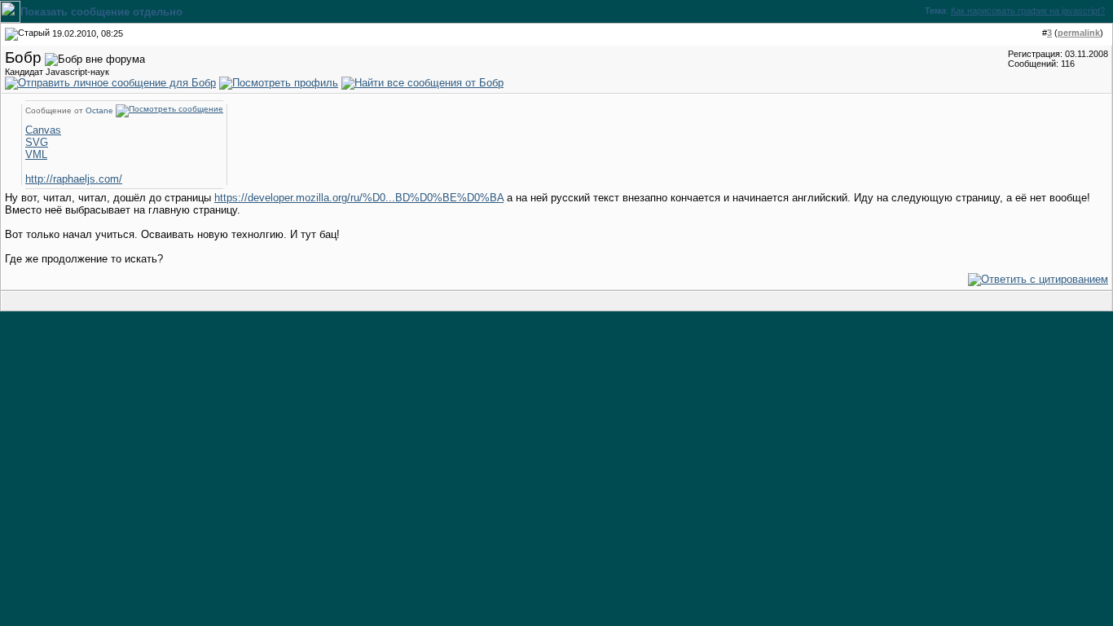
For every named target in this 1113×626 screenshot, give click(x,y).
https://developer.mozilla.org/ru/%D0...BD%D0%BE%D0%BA (359, 198)
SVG (36, 142)
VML (36, 154)
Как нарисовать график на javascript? (1028, 10)
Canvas (43, 130)
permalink (1079, 32)
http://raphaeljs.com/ (73, 179)
